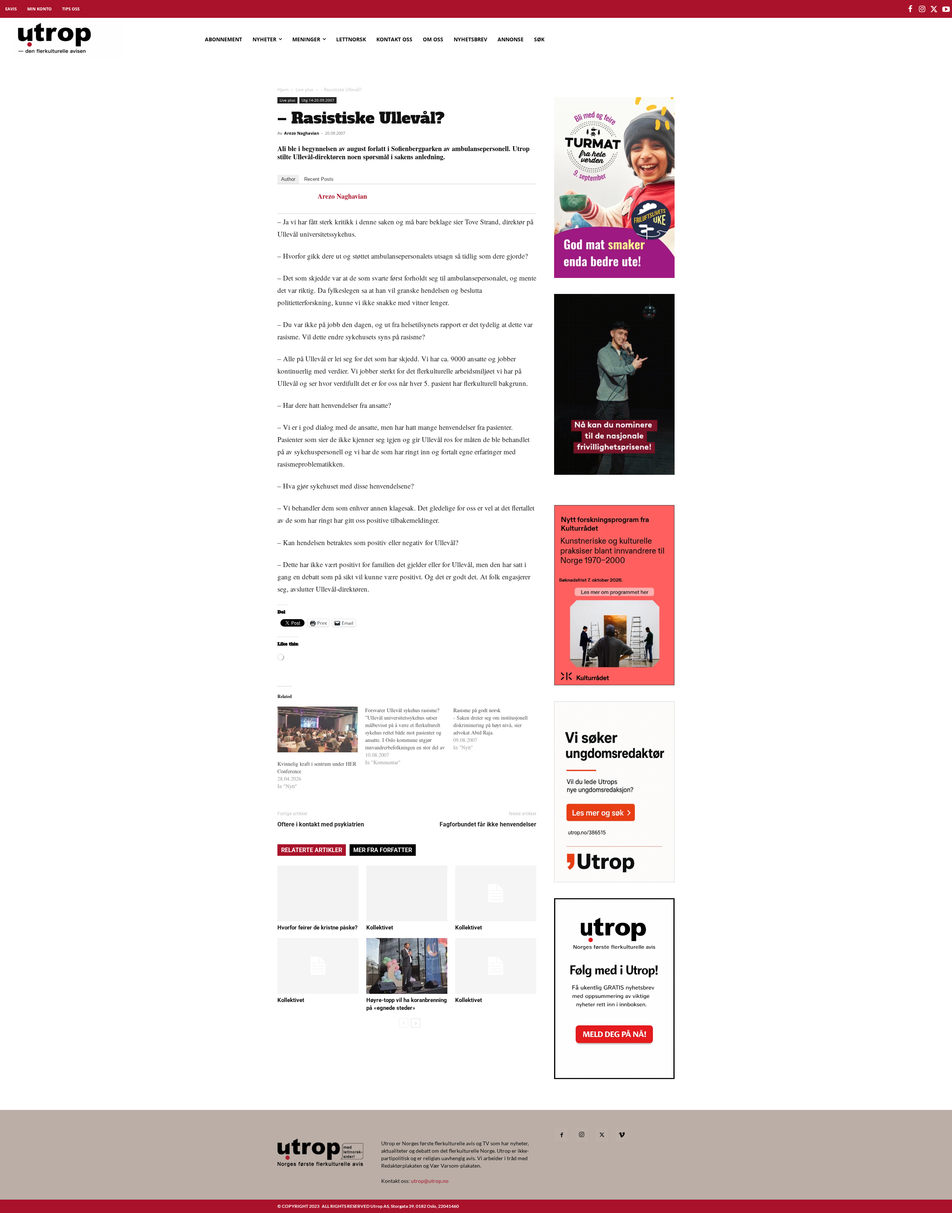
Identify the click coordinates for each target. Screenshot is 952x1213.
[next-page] (415, 1023)
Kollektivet (379, 927)
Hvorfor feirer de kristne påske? (317, 927)
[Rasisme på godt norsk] (497, 729)
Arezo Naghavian (301, 133)
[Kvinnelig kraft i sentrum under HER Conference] (317, 730)
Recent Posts (319, 179)
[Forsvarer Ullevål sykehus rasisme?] (409, 736)
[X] (601, 1135)
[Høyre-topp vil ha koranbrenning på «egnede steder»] (406, 966)
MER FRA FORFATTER (382, 850)
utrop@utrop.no (429, 1181)
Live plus (304, 89)
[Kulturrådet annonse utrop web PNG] (614, 683)
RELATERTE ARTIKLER (311, 850)
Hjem (283, 89)
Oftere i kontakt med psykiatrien (320, 824)
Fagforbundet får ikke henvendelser (488, 824)
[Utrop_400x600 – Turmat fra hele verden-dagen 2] (614, 275)
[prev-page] (403, 1023)
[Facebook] (561, 1135)
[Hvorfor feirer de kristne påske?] (317, 893)
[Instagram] (581, 1134)
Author (288, 179)
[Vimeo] (621, 1135)
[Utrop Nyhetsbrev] (614, 1077)
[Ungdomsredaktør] (614, 880)
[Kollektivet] (406, 893)
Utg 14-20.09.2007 (318, 100)
